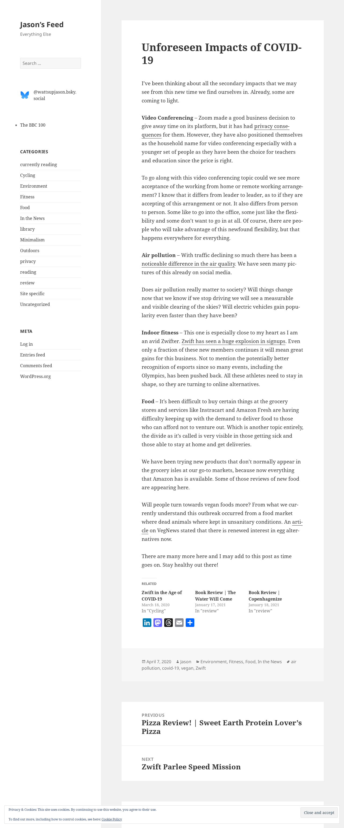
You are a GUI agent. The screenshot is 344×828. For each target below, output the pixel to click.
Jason (185, 662)
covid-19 (170, 668)
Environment (33, 186)
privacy (28, 261)
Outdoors (29, 251)
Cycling (27, 175)
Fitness (27, 197)
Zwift (201, 668)
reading (28, 272)
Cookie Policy (112, 819)
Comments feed (36, 366)
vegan (187, 668)
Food (25, 207)
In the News (32, 218)
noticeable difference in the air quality (188, 263)
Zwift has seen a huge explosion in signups (233, 341)
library (27, 229)
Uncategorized (35, 304)
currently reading (38, 164)
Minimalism (32, 240)
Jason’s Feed (42, 24)
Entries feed (32, 355)
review (27, 283)
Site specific (32, 294)
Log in (26, 344)
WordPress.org (35, 376)
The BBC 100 (32, 125)
